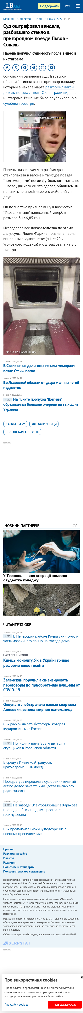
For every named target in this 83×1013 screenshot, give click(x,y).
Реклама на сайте (15, 853)
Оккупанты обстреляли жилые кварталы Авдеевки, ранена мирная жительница (39, 707)
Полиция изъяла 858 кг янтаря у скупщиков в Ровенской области (34, 745)
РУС (68, 6)
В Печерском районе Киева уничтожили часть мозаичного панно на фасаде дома (40, 638)
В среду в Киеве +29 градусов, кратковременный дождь (27, 765)
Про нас (8, 849)
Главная (8, 19)
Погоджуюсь (65, 1004)
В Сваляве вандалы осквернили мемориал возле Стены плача (39, 368)
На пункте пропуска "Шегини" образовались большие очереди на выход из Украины (40, 404)
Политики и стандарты (18, 867)
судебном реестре (18, 103)
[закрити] (82, 977)
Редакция (9, 862)
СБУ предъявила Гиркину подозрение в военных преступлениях (34, 831)
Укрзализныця (44, 424)
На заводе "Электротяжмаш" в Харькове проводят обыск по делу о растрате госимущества (40, 810)
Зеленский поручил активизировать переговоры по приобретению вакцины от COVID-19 (41, 685)
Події (38, 19)
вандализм (15, 424)
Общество (24, 19)
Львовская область (22, 432)
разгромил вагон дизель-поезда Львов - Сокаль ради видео (38, 90)
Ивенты (8, 858)
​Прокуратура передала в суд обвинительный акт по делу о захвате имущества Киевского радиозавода (39, 786)
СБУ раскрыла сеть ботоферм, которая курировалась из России (34, 726)
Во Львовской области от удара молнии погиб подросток (41, 385)
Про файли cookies (16, 1004)
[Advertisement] (41, 477)
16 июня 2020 (54, 19)
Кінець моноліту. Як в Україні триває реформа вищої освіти (36, 662)
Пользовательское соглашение (24, 871)
